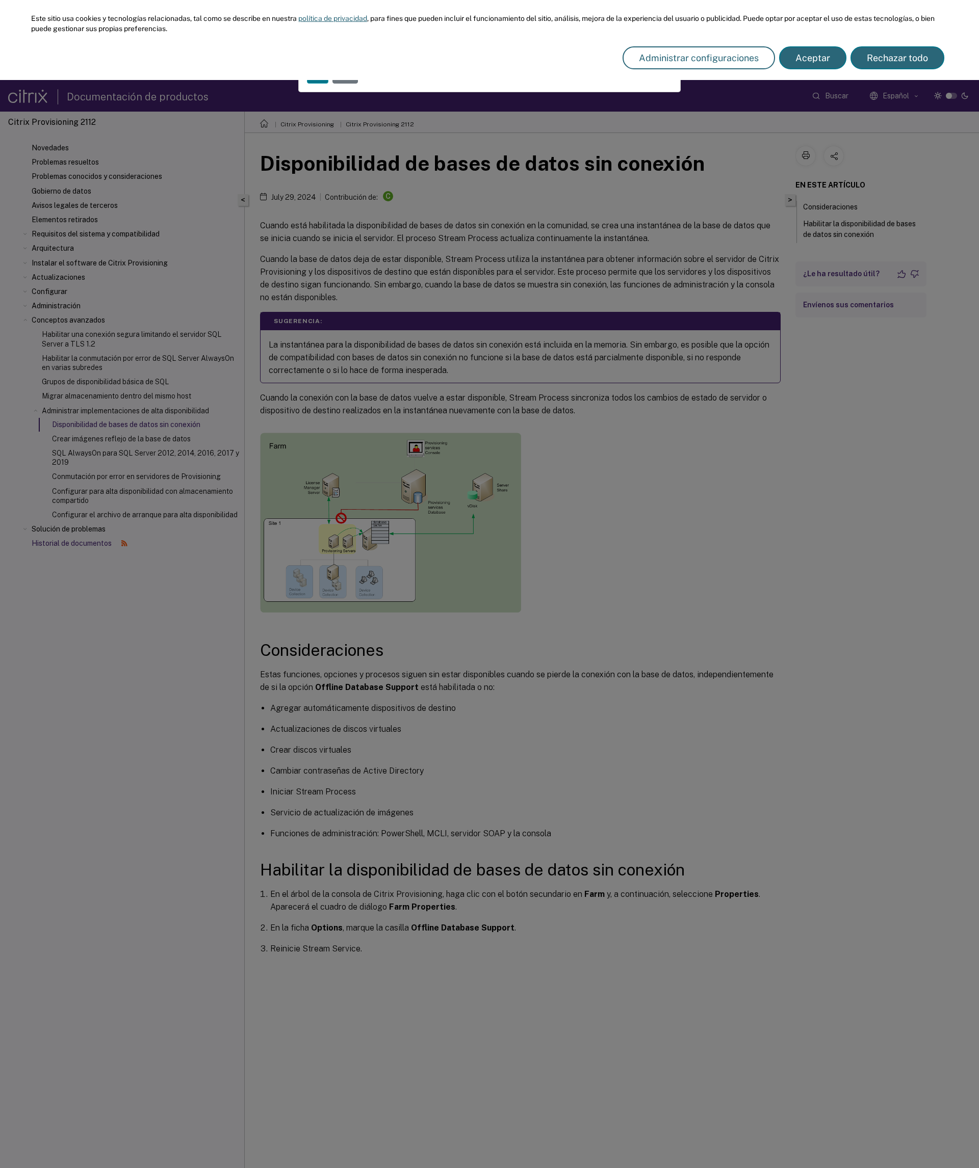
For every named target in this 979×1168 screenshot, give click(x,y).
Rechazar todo (897, 57)
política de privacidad (332, 18)
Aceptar (812, 57)
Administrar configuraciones (699, 57)
